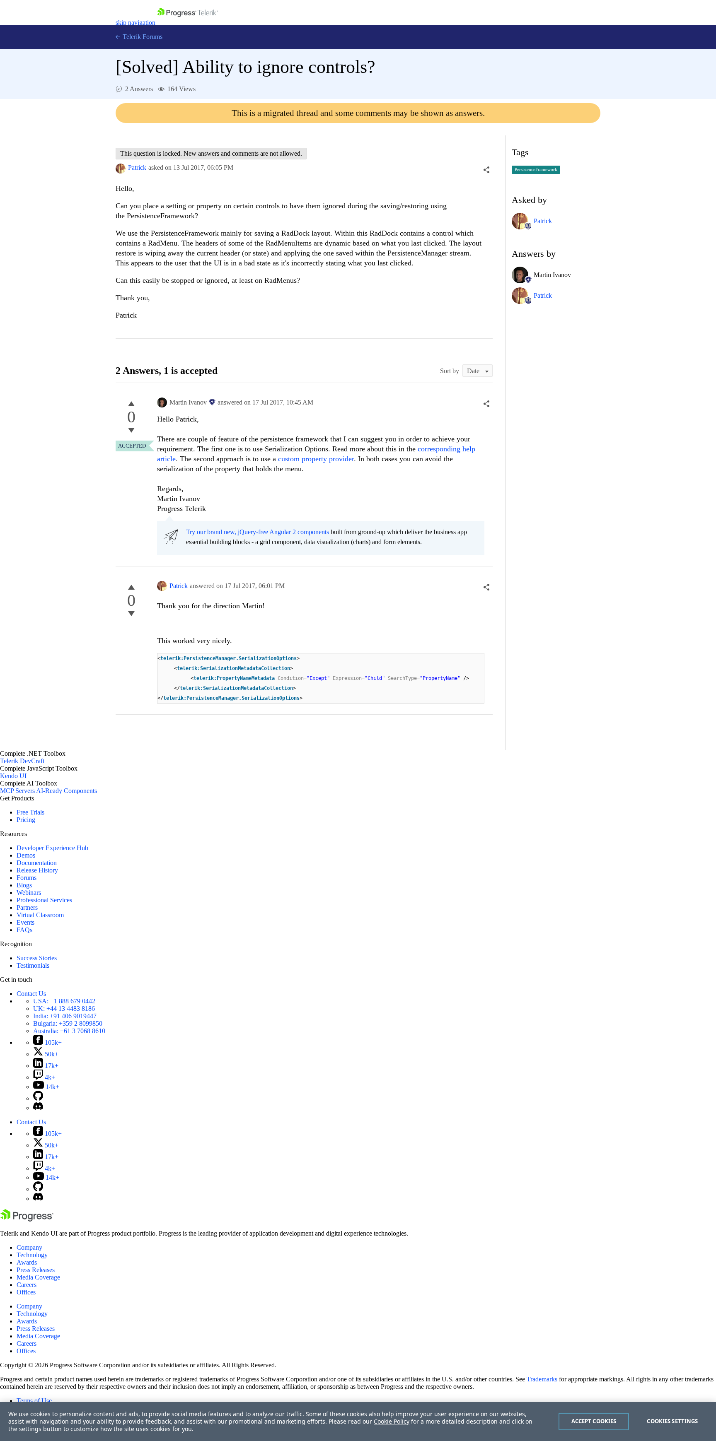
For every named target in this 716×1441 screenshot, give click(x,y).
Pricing (26, 819)
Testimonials (33, 965)
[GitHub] (38, 1098)
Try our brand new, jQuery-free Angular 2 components (257, 531)
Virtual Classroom (40, 914)
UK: (64, 1008)
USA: (64, 1001)
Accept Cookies (594, 1421)
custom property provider (316, 459)
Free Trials (30, 812)
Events (25, 922)
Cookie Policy (391, 1421)
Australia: (69, 1030)
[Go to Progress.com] (27, 1219)
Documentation (37, 862)
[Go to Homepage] (187, 22)
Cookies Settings (672, 1421)
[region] (358, 1421)
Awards (27, 1262)
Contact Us (31, 993)
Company (29, 1247)
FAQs (24, 929)
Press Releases (36, 1269)
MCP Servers (17, 790)
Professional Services (44, 900)
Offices (26, 1292)
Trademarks (542, 1379)
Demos (26, 855)
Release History (37, 870)
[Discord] (38, 1107)
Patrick (137, 167)
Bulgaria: (67, 1023)
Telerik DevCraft (22, 760)
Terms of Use (34, 1400)
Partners (27, 907)
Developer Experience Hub (52, 847)
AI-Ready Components (66, 790)
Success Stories (37, 957)
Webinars (29, 892)
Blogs (24, 885)
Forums (26, 877)
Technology (32, 1254)
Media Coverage (38, 1277)
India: (65, 1015)
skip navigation (135, 22)
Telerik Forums (141, 36)
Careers (26, 1284)
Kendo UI (13, 775)
